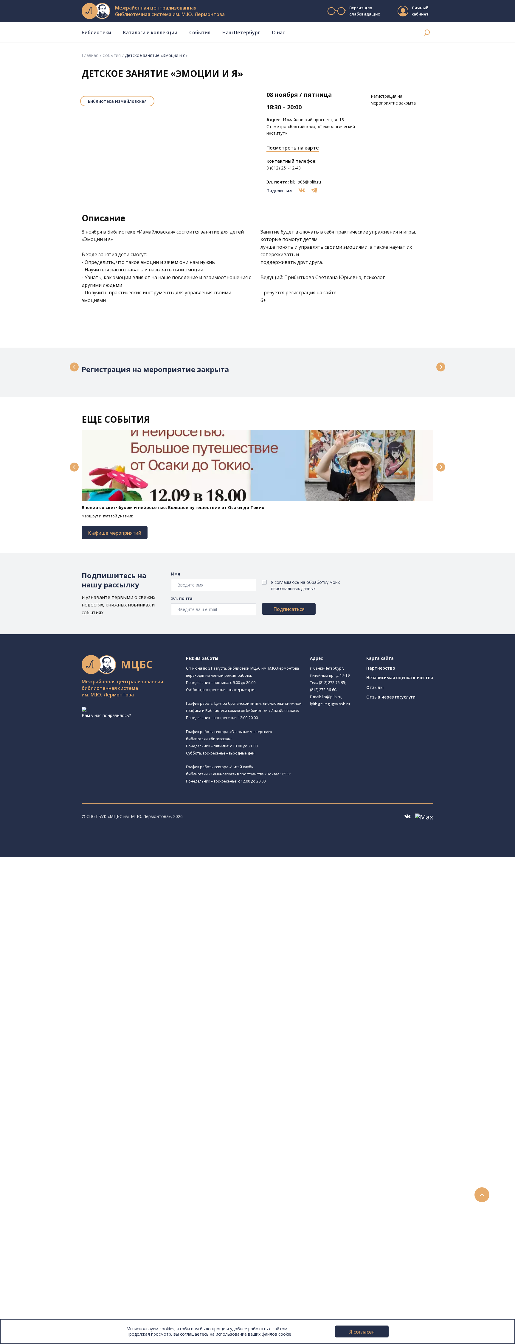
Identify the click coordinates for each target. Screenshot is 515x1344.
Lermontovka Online (38, 1232)
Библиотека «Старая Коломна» (66, 923)
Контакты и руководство (44, 1292)
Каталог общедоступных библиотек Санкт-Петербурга (85, 1045)
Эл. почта (182, 598)
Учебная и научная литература (60, 1072)
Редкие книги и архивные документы (66, 1085)
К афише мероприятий (114, 533)
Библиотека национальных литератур (73, 998)
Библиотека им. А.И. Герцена (70, 937)
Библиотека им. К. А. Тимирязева (76, 881)
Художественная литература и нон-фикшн (71, 1065)
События (199, 32)
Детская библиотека (56, 958)
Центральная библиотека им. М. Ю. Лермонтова (91, 874)
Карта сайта (380, 658)
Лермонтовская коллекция (65, 1105)
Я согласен (362, 1332)
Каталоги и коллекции (150, 32)
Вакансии (28, 1305)
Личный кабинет (420, 11)
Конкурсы (28, 1205)
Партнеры (29, 1312)
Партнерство (380, 668)
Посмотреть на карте (292, 147)
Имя (175, 574)
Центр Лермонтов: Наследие (64, 978)
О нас (278, 32)
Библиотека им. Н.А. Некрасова (66, 930)
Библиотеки (96, 32)
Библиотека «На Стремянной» (73, 895)
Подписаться (289, 609)
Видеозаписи (32, 1239)
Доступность (32, 1298)
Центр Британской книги (60, 1012)
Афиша (26, 1219)
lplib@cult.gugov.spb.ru (330, 704)
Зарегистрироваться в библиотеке (64, 1152)
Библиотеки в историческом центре (75, 1258)
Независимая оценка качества (399, 677)
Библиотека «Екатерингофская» (67, 889)
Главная (90, 55)
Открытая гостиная (55, 984)
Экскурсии (29, 1265)
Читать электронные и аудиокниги (64, 1178)
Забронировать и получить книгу (62, 1165)
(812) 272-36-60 (323, 689)
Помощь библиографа (52, 1158)
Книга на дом (42, 1172)
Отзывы (375, 687)
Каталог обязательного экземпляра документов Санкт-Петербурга (98, 1052)
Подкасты (29, 1245)
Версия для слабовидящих (364, 11)
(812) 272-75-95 (332, 682)
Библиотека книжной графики (65, 1005)
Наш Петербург (241, 32)
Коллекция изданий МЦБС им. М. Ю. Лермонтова (88, 1112)
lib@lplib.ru (331, 696)
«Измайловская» (155, 231)
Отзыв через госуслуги (390, 697)
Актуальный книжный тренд (57, 1185)
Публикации (31, 1272)
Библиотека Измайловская (117, 101)
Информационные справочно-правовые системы (78, 1092)
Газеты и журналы (47, 1079)
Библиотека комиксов (57, 1018)
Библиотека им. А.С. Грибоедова (68, 910)
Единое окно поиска (49, 1038)
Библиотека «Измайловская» (64, 917)
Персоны (28, 1225)
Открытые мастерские (66, 991)
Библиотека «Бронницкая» (62, 951)
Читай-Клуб (46, 971)
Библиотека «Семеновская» (63, 944)
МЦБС (25, 1285)
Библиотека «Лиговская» (68, 903)
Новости (28, 1199)
